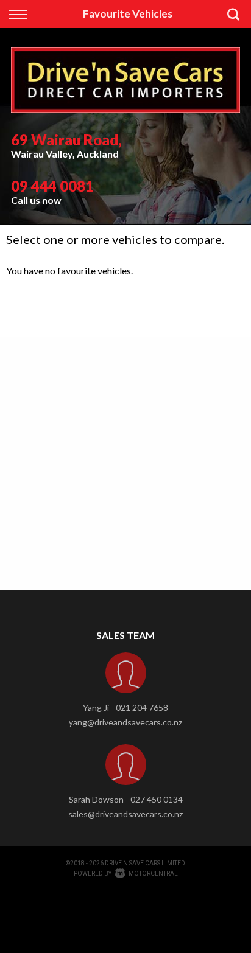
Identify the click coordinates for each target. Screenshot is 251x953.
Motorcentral (153, 873)
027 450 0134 (156, 799)
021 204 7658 (142, 707)
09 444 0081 (52, 186)
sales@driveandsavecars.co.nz (125, 814)
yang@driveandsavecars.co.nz (125, 722)
